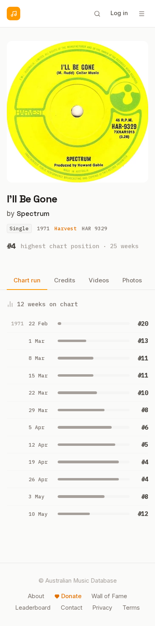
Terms (131, 607)
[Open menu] (141, 13)
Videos (99, 280)
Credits (64, 280)
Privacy (102, 607)
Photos (132, 280)
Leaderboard (32, 607)
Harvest (65, 228)
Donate (71, 596)
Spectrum (33, 213)
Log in (119, 13)
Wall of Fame (109, 596)
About (36, 596)
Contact (71, 607)
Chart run (27, 280)
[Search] (97, 13)
